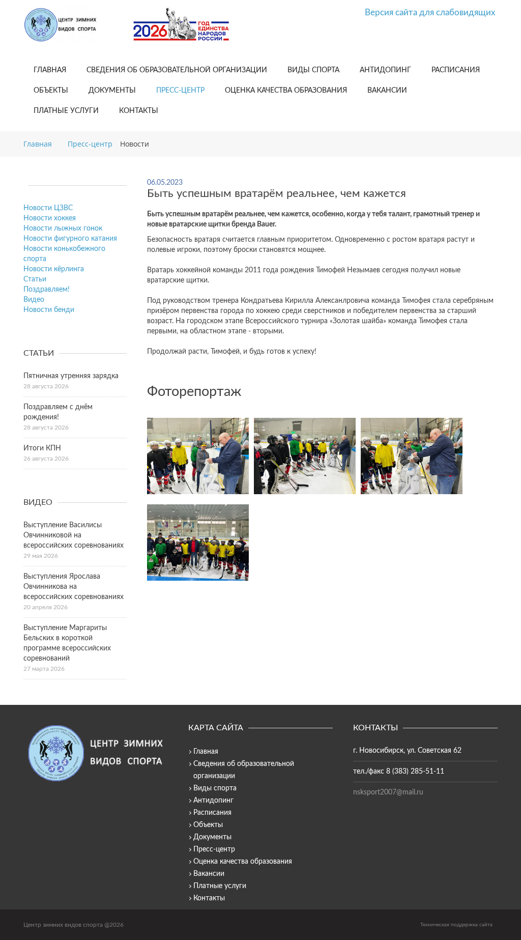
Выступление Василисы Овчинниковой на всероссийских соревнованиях (73, 535)
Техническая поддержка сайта (456, 924)
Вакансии (387, 90)
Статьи (34, 279)
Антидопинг (385, 70)
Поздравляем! (46, 289)
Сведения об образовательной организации (176, 70)
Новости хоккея (49, 218)
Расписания (455, 70)
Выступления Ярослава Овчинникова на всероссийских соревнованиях (73, 587)
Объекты (51, 90)
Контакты (138, 111)
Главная (50, 70)
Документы (112, 90)
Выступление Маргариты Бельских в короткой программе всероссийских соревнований (67, 643)
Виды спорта (313, 70)
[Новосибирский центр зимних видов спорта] (74, 25)
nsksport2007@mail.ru (388, 792)
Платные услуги (66, 111)
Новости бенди (48, 310)
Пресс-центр (180, 90)
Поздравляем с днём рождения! (58, 412)
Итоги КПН (42, 448)
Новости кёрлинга (53, 269)
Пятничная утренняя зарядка (71, 376)
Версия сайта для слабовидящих (430, 12)
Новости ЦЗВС (48, 208)
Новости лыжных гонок (62, 228)
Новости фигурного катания (70, 238)
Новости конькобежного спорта (64, 254)
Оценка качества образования (286, 90)
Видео (33, 299)
